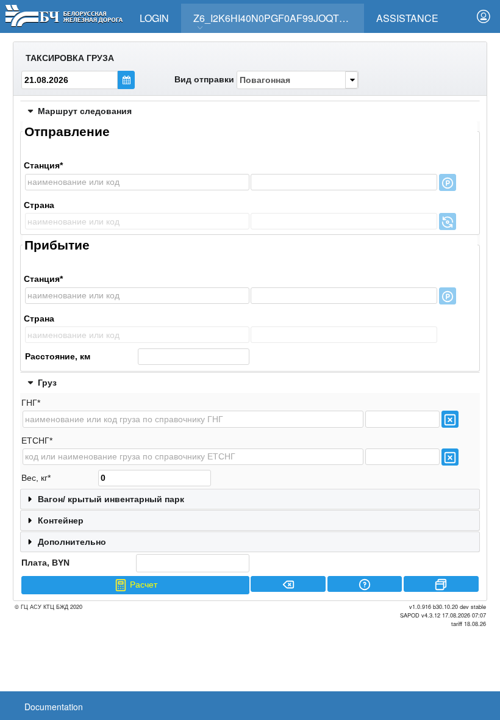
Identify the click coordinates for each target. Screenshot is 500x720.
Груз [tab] (47, 382)
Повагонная (265, 80)
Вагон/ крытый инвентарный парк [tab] (111, 499)
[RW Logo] (64, 14)
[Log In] (483, 16)
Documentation (53, 706)
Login (154, 18)
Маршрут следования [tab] (85, 111)
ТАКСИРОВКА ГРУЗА (70, 58)
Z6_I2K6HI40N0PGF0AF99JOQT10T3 (277, 18)
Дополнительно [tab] (72, 542)
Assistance (407, 18)
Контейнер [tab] (61, 520)
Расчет (142, 584)
